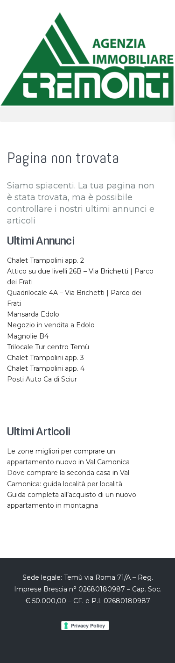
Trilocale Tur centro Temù (48, 347)
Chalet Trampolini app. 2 (45, 260)
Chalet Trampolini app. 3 (45, 357)
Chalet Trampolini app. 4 (45, 368)
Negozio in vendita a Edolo (51, 325)
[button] (87, 114)
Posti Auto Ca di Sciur (42, 379)
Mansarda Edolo (33, 314)
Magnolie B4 (28, 336)
